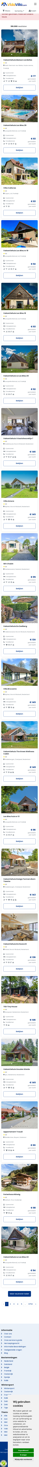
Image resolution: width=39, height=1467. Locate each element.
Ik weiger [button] (23, 1455)
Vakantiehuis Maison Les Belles (17, 60)
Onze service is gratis (13, 1340)
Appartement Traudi (13, 1132)
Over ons (8, 1333)
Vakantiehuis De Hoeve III (15, 944)
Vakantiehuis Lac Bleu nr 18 (15, 250)
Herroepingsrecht (11, 1343)
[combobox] (19, 11)
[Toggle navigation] (35, 4)
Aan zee (7, 1419)
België (6, 1367)
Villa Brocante (10, 689)
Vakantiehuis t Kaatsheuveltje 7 (18, 438)
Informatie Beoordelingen (15, 1346)
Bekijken (19, 87)
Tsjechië (7, 1407)
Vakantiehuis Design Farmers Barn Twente (19, 880)
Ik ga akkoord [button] (23, 1450)
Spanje (7, 1377)
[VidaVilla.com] (14, 4)
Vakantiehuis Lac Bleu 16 (14, 313)
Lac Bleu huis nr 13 (11, 816)
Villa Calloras (9, 188)
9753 (30, 1304)
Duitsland (8, 1364)
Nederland (8, 1361)
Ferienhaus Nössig (11, 1194)
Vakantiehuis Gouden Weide (16, 1069)
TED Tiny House (10, 1006)
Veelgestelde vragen (13, 1350)
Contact (7, 1337)
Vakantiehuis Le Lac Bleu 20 (16, 376)
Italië (6, 1380)
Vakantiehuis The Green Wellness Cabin (18, 752)
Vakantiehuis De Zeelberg (15, 626)
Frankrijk (7, 1370)
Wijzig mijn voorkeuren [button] (23, 1459)
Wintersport (9, 1388)
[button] (11, 54)
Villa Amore (8, 501)
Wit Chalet (8, 563)
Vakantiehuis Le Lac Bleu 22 (16, 1257)
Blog (6, 1353)
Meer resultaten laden (19, 1294)
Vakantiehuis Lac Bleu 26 (14, 125)
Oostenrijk (8, 1374)
